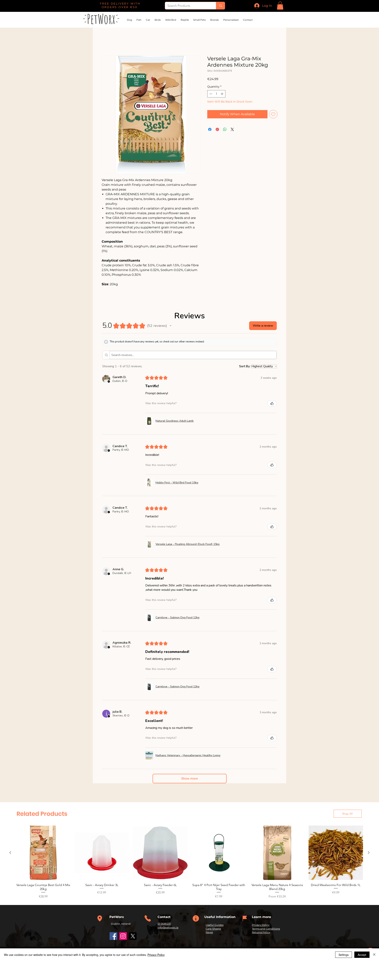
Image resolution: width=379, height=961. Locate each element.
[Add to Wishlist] (273, 114)
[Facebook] (113, 936)
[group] (189, 862)
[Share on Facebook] (209, 129)
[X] (133, 936)
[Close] (374, 955)
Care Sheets (213, 928)
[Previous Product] (10, 853)
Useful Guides (214, 925)
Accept (362, 955)
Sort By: (244, 367)
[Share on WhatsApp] (224, 129)
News (209, 932)
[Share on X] (232, 129)
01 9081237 (164, 924)
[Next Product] (368, 853)
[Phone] (100, 919)
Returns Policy (261, 932)
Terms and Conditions (266, 928)
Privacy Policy (260, 925)
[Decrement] (210, 94)
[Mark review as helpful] (272, 404)
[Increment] (222, 94)
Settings (344, 955)
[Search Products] (220, 5)
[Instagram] (123, 936)
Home (107, 42)
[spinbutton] (216, 94)
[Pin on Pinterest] (217, 129)
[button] (280, 6)
